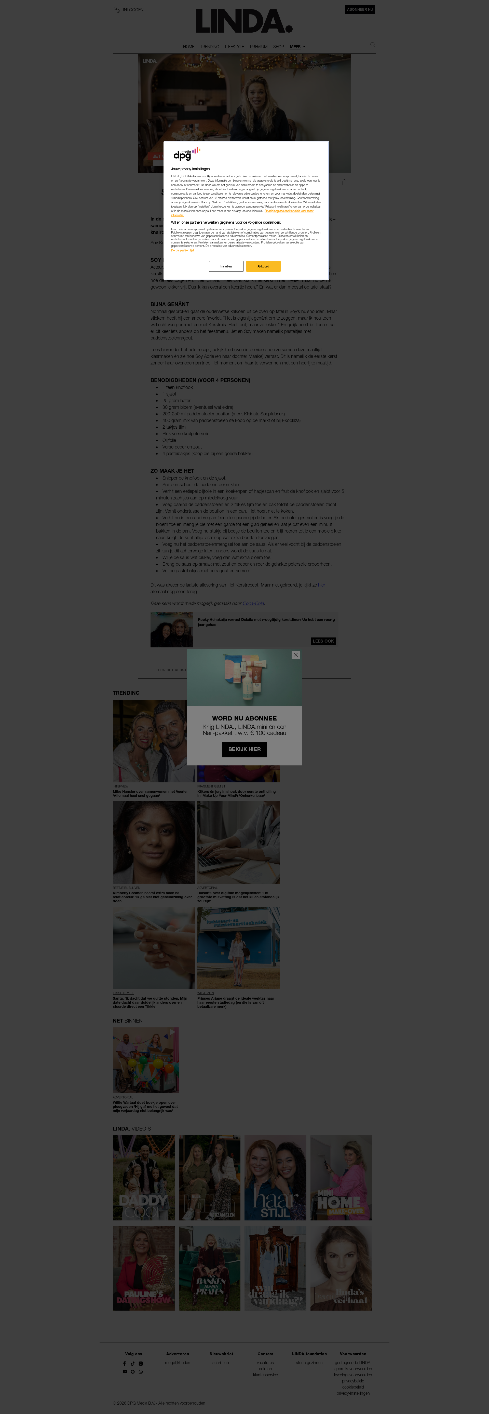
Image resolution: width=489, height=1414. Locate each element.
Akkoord (263, 266)
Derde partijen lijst (182, 250)
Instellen (226, 266)
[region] (246, 210)
